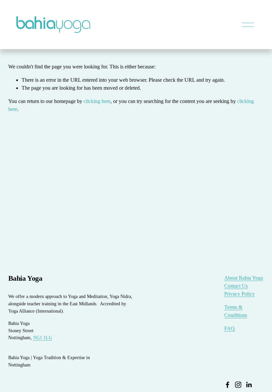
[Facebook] (227, 384)
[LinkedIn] (248, 384)
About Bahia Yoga (243, 278)
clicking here (97, 101)
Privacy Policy (239, 294)
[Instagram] (238, 384)
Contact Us (236, 286)
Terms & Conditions (235, 311)
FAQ (229, 328)
